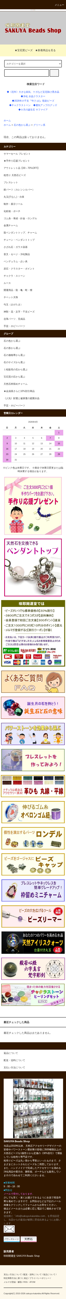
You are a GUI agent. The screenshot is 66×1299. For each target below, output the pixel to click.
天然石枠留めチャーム (15, 384)
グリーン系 (39, 125)
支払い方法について (13, 1274)
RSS (25, 1282)
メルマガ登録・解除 (13, 1282)
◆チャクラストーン (20, 105)
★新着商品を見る (45, 50)
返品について (49, 1274)
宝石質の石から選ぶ (14, 376)
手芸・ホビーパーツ (14, 405)
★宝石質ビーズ (24, 50)
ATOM (32, 1282)
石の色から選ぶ (22, 125)
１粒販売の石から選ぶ (15, 369)
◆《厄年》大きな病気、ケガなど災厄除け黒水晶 (33, 92)
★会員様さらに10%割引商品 (19, 391)
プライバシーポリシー (40, 1278)
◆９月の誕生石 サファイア (33, 109)
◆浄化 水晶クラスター (33, 96)
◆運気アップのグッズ (45, 105)
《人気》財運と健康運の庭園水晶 (21, 398)
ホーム (7, 120)
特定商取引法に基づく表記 (16, 1278)
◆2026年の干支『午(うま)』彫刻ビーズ (33, 101)
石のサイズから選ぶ (14, 362)
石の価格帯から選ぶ (14, 355)
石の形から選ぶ (12, 348)
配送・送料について (32, 1274)
